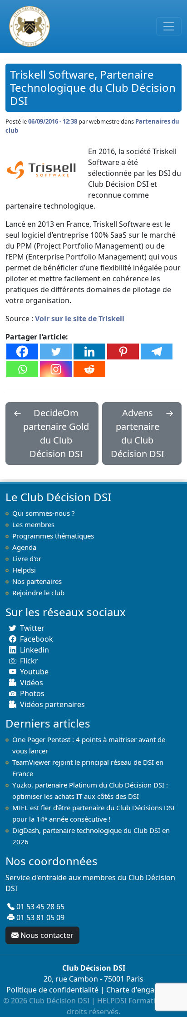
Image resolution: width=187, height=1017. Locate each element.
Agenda (24, 547)
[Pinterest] (123, 351)
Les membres (33, 524)
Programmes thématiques (53, 535)
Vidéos (31, 683)
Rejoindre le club (38, 592)
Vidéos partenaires (52, 704)
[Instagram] (56, 369)
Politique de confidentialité (52, 990)
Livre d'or (26, 558)
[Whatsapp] (22, 369)
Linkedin (34, 650)
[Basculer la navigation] (169, 26)
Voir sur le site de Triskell (79, 319)
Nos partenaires (37, 581)
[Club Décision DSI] (27, 26)
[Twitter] (56, 351)
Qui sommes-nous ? (43, 513)
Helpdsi (24, 569)
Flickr (29, 661)
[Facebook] (22, 351)
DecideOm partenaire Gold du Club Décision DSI (56, 433)
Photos (32, 693)
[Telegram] (156, 351)
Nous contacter (47, 935)
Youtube (34, 672)
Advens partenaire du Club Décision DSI (137, 433)
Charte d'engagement (143, 990)
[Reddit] (89, 369)
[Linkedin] (89, 351)
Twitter (32, 628)
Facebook (36, 639)
